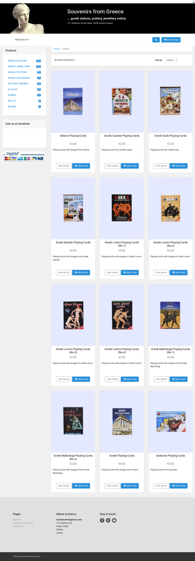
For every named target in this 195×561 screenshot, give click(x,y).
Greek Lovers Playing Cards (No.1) (122, 244)
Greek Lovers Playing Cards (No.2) (170, 244)
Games (24, 95)
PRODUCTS (21, 40)
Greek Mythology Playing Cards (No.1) (170, 350)
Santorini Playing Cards (170, 455)
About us (17, 519)
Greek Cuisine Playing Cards (121, 135)
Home (56, 49)
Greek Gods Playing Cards (170, 135)
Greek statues (24, 61)
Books (24, 106)
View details (63, 166)
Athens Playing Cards (73, 135)
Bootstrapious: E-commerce (170, 556)
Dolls (24, 101)
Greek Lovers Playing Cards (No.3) (73, 350)
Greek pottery (24, 72)
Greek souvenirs (24, 78)
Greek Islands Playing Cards (73, 242)
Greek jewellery (24, 66)
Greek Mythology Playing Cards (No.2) (73, 457)
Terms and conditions (23, 523)
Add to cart (83, 166)
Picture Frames (24, 83)
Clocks (24, 89)
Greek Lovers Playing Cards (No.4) (122, 350)
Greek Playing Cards (122, 455)
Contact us (18, 526)
